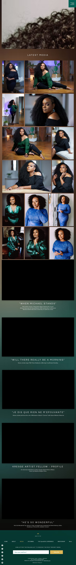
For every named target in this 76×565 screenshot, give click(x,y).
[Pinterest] (2, 552)
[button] (72, 3)
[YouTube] (2, 563)
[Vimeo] (2, 559)
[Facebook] (2, 545)
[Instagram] (2, 549)
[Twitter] (2, 556)
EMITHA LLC (47, 560)
